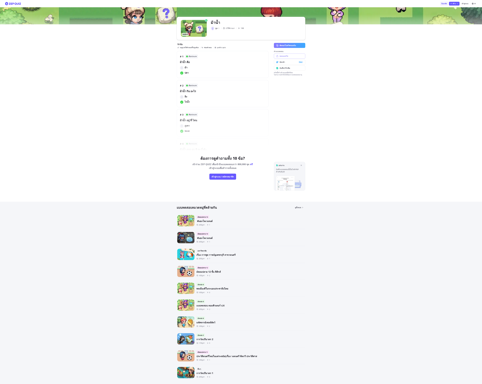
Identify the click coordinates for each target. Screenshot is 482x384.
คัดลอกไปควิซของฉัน (288, 45)
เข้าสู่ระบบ (465, 4)
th (475, 4)
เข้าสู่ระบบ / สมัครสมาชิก (223, 176)
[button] (289, 176)
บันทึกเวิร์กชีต (285, 68)
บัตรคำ (291, 62)
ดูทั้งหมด (298, 207)
